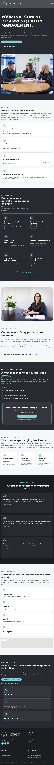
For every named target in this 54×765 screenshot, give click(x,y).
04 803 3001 (30, 753)
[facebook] (2, 743)
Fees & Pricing (31, 739)
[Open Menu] (52, 4)
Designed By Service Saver (47, 762)
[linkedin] (8, 743)
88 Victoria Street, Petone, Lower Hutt (36, 757)
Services (30, 737)
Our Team (30, 741)
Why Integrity (31, 734)
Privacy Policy (4, 753)
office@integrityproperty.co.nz (34, 755)
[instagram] (5, 743)
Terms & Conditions (5, 755)
